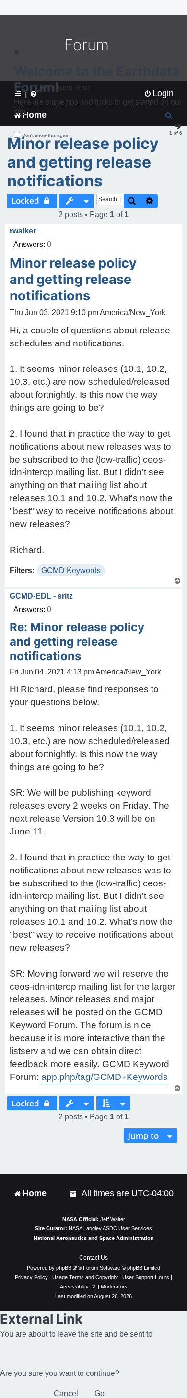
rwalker (23, 231)
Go (99, 1393)
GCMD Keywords (71, 570)
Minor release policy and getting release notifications (83, 162)
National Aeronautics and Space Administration (94, 1238)
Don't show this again (46, 135)
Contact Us (93, 1257)
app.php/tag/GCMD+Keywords (104, 1077)
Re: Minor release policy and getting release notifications (77, 641)
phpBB (63, 1268)
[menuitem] (74, 1193)
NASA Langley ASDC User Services (110, 1228)
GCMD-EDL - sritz (41, 596)
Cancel (66, 1393)
